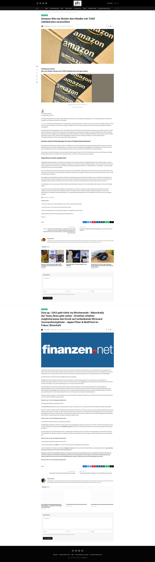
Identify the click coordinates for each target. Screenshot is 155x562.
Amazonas (43, 123)
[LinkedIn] (37, 76)
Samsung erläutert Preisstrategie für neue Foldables (76, 265)
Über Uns (55, 554)
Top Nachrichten (54, 8)
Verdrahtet (51, 197)
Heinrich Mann (47, 329)
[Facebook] (37, 70)
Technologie (77, 8)
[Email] (37, 82)
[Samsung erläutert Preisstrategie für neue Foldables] (77, 256)
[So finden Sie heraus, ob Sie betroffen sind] (77, 496)
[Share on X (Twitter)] (108, 26)
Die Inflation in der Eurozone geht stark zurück (102, 504)
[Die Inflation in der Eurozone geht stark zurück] (102, 496)
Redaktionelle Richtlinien (82, 554)
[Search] (118, 8)
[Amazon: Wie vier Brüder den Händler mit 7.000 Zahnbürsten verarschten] (77, 46)
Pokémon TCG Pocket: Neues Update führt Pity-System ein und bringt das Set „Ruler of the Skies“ (51, 266)
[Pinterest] (37, 79)
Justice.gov (46, 197)
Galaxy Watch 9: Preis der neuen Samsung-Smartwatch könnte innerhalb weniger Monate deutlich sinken (102, 266)
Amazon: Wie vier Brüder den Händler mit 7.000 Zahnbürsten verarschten (96, 473)
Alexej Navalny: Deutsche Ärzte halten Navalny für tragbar (62, 473)
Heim (46, 8)
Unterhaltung (92, 8)
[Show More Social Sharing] (113, 26)
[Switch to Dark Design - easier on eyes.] (116, 8)
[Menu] (37, 8)
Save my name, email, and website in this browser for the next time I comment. (59, 294)
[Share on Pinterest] (110, 26)
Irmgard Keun (47, 26)
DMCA (72, 554)
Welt (62, 8)
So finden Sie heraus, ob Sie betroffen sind (76, 504)
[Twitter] (37, 73)
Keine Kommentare (62, 26)
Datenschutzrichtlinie (96, 554)
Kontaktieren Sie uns (104, 8)
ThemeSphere (84, 557)
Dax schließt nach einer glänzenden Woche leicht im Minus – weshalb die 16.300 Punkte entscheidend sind (51, 506)
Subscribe (110, 3)
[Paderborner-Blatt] (77, 3)
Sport (84, 8)
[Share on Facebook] (107, 26)
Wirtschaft (69, 8)
